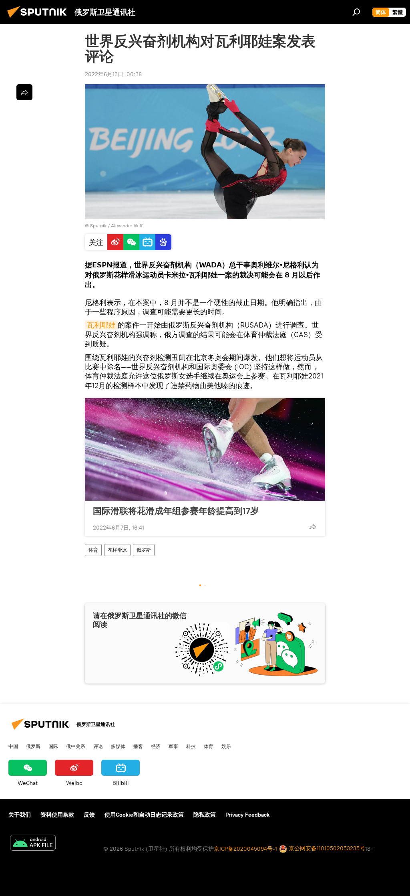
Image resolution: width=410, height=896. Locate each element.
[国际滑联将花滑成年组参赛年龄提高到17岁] (205, 449)
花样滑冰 (117, 550)
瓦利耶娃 (101, 325)
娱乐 (226, 746)
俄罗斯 (144, 550)
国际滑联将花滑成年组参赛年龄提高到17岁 (176, 511)
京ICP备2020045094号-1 (245, 848)
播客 (138, 746)
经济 (156, 746)
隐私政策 (204, 814)
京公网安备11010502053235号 (326, 848)
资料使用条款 (57, 814)
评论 (98, 746)
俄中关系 (75, 746)
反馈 (89, 814)
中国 (13, 746)
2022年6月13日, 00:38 (113, 74)
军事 (173, 746)
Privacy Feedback (247, 814)
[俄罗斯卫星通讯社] (39, 18)
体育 (93, 550)
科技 (191, 746)
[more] (313, 527)
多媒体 (118, 746)
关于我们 (19, 814)
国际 (53, 746)
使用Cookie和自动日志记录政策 (144, 814)
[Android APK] (33, 844)
